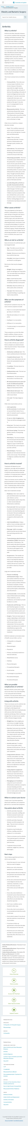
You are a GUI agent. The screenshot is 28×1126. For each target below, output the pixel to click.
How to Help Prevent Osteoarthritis (12, 1086)
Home (2, 6)
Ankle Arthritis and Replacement (11, 1097)
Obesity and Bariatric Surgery (10, 7)
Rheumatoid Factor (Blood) (10, 1071)
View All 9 (6, 1061)
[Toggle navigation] (3, 2)
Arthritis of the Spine (9, 1099)
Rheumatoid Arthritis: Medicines (11, 1088)
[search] (12, 17)
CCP (5, 1066)
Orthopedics (7, 1033)
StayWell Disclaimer (18, 1120)
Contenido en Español (20, 2)
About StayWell (9, 1120)
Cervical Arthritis (8, 1102)
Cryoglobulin (7, 1069)
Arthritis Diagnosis (8, 1054)
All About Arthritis (8, 1094)
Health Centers (10, 6)
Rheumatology (7, 1027)
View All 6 (6, 1104)
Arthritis (6, 1051)
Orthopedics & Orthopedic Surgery (12, 1024)
